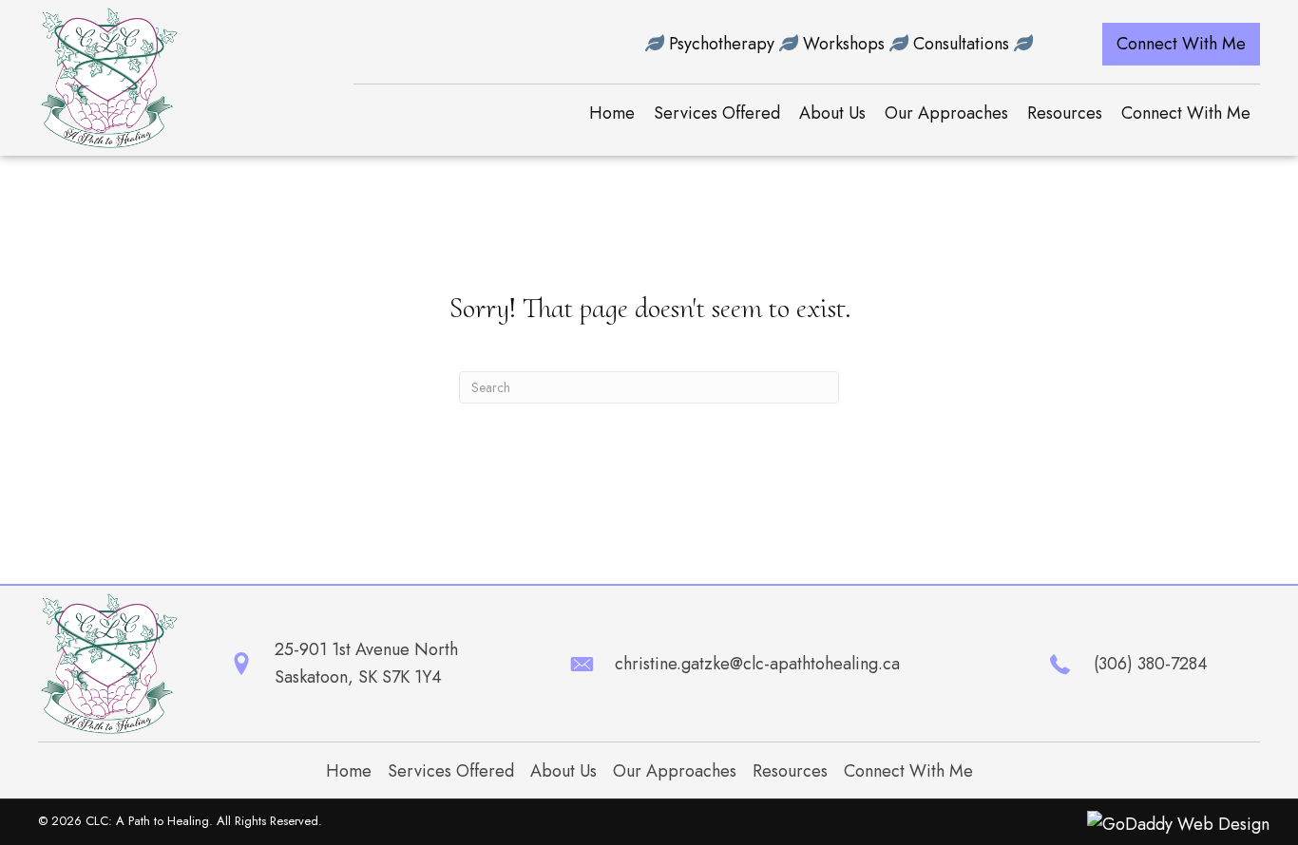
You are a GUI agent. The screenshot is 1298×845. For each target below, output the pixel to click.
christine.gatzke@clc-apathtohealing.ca (757, 663)
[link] (612, 113)
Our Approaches (674, 771)
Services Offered (451, 771)
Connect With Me (908, 771)
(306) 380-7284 (1151, 663)
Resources (790, 771)
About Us (563, 771)
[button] (1181, 44)
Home (349, 771)
